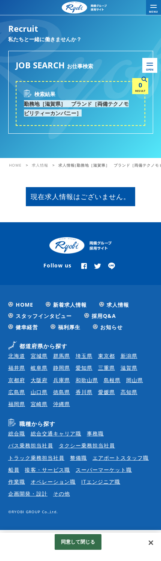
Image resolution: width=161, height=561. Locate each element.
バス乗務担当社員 (30, 445)
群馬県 (61, 355)
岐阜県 (39, 367)
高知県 (129, 392)
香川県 (84, 392)
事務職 (95, 433)
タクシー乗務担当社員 (87, 445)
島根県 (112, 380)
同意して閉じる (78, 541)
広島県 (16, 392)
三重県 (106, 367)
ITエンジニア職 (100, 481)
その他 (61, 493)
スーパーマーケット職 (104, 469)
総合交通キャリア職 (56, 433)
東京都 (106, 355)
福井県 (16, 367)
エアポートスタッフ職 (120, 457)
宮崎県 (39, 403)
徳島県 (61, 392)
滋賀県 (129, 367)
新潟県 (129, 355)
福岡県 (16, 403)
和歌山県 (87, 380)
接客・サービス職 (47, 469)
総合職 (16, 433)
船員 (13, 469)
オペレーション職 (53, 481)
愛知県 (84, 367)
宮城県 (39, 355)
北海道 (16, 355)
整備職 (78, 457)
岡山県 (134, 380)
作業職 (16, 481)
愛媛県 (106, 392)
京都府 (16, 380)
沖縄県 (61, 403)
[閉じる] (151, 542)
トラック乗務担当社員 (36, 457)
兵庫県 (61, 380)
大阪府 (39, 380)
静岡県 (61, 367)
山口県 (39, 392)
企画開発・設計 (28, 493)
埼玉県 (84, 355)
